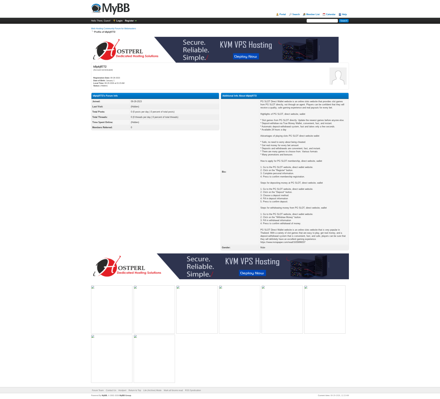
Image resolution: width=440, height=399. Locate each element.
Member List (313, 14)
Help (344, 14)
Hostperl (122, 390)
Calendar (331, 14)
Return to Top (135, 390)
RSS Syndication (193, 390)
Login (119, 20)
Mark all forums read (173, 390)
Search (296, 14)
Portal (282, 14)
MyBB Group (125, 395)
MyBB (104, 395)
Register (129, 20)
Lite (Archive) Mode (152, 390)
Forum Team (98, 390)
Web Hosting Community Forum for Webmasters (113, 28)
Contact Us (111, 390)
